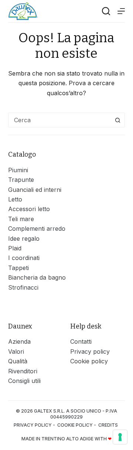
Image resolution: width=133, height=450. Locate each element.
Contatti (81, 341)
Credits (108, 425)
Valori (16, 351)
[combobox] (59, 120)
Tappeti (18, 267)
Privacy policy (90, 351)
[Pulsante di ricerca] (117, 120)
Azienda (19, 341)
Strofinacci (23, 287)
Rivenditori (22, 371)
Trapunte (21, 179)
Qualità (17, 361)
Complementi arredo (36, 228)
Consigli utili (24, 380)
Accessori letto (29, 209)
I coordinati (24, 257)
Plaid (14, 248)
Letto (15, 199)
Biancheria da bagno (37, 277)
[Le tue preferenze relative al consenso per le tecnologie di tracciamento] (120, 437)
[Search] (106, 11)
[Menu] (121, 11)
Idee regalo (24, 238)
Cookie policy (89, 361)
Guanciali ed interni (34, 189)
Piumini (18, 170)
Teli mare (21, 219)
